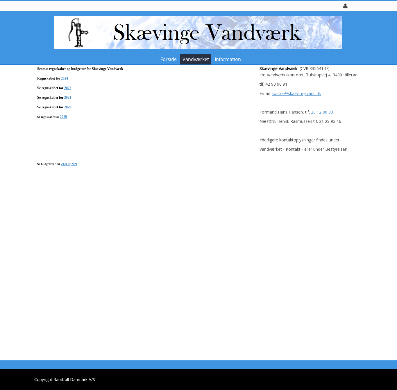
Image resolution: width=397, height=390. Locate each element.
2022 (67, 88)
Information (228, 59)
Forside (168, 59)
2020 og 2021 (69, 164)
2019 (63, 117)
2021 (67, 98)
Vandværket (196, 59)
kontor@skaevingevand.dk (296, 93)
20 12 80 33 (322, 112)
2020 (67, 107)
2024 (64, 78)
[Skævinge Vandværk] (196, 32)
